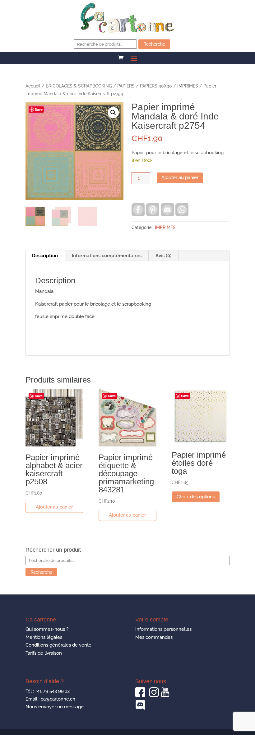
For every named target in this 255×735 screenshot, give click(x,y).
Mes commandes (154, 637)
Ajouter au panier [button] (54, 507)
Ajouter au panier (179, 177)
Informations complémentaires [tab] (106, 255)
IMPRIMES (187, 85)
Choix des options (196, 497)
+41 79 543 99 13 (52, 691)
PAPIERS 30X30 (156, 85)
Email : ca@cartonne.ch (50, 699)
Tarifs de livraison (44, 653)
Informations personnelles (163, 629)
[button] (113, 112)
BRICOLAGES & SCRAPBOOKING (79, 85)
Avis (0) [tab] (163, 255)
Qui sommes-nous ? (47, 629)
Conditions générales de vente (58, 645)
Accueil (33, 85)
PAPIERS (126, 85)
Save (39, 109)
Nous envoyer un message (55, 707)
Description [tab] (45, 255)
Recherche (154, 44)
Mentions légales (44, 637)
